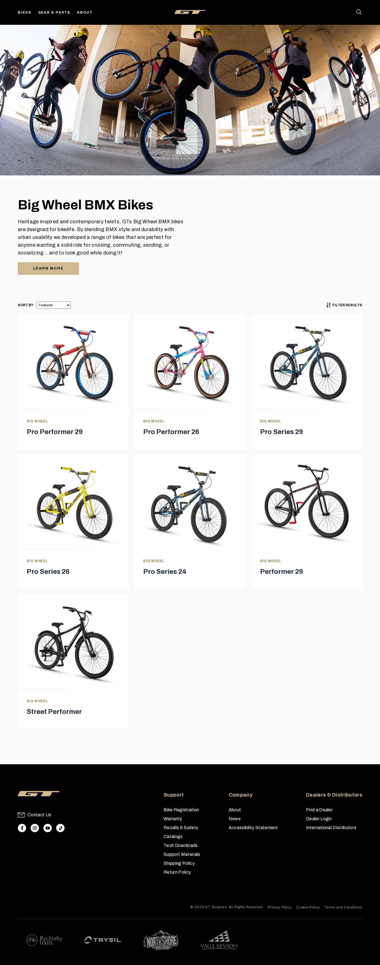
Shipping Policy (179, 863)
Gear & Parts (54, 12)
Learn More (48, 268)
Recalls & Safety (181, 827)
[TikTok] (60, 828)
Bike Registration (181, 809)
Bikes (24, 12)
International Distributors (331, 827)
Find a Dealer (319, 809)
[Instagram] (35, 828)
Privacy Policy (280, 907)
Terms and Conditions (343, 907)
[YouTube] (47, 828)
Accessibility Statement (253, 827)
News (235, 818)
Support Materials (182, 854)
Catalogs (173, 836)
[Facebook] (22, 828)
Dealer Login (319, 818)
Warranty (173, 818)
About (85, 12)
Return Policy (177, 872)
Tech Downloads (181, 845)
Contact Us (39, 814)
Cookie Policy (308, 907)
